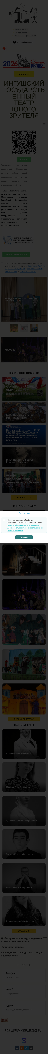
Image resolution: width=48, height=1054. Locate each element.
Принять (24, 537)
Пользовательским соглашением (29, 528)
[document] (24, 527)
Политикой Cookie (15, 530)
